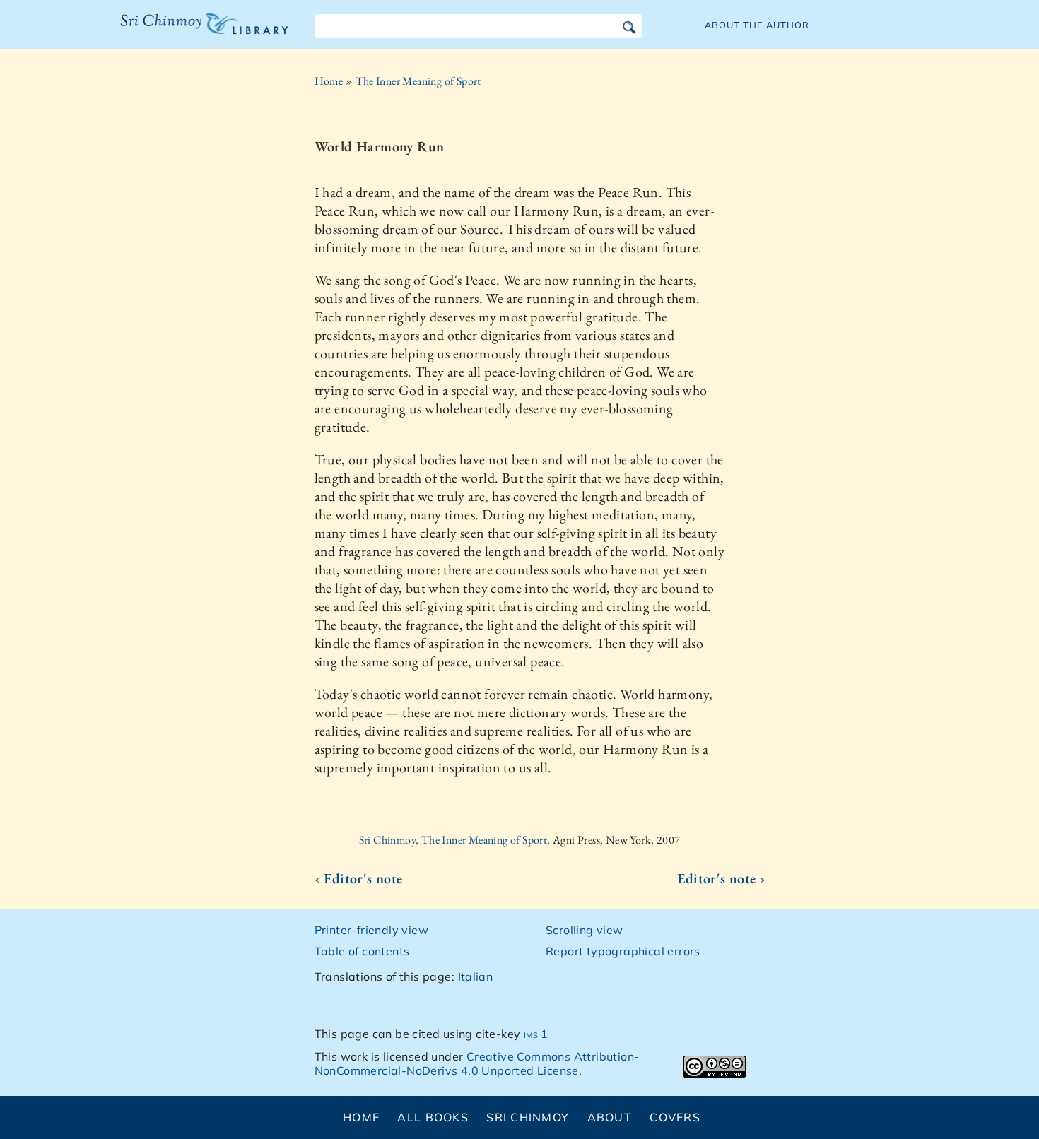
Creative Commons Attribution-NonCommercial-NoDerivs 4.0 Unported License (477, 1063)
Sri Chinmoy (527, 1117)
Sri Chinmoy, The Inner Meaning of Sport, (456, 839)
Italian (475, 976)
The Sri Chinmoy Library (175, 32)
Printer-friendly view (371, 930)
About (609, 1117)
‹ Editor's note (359, 878)
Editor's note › (721, 878)
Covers (675, 1117)
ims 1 (536, 1034)
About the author (757, 24)
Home (329, 80)
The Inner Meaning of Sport (418, 80)
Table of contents (362, 951)
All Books (433, 1117)
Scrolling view (584, 930)
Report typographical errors (623, 951)
